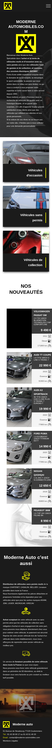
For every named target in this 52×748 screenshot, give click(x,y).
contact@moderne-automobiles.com (24, 737)
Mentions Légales (10, 741)
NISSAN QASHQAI (39, 473)
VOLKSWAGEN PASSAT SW (42, 313)
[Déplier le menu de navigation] (48, 6)
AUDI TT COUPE (42, 355)
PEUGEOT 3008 (42, 510)
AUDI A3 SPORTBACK (41, 392)
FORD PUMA (40, 433)
